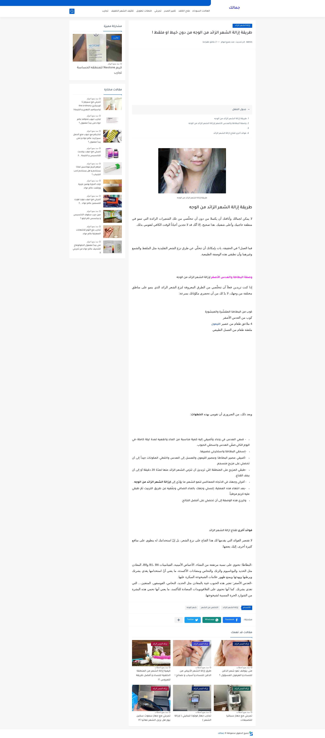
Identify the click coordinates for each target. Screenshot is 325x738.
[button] (232, 620)
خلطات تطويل (144, 11)
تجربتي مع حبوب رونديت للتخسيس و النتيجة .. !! (89, 154)
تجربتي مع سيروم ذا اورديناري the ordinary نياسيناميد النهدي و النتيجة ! (87, 106)
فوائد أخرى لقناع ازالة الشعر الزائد (229, 133)
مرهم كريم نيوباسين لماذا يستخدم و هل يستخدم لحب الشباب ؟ (87, 171)
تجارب (105, 11)
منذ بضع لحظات (243, 667)
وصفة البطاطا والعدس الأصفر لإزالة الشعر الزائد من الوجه (217, 123)
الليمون (216, 324)
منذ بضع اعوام (113, 64)
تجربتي (157, 11)
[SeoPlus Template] (251, 733)
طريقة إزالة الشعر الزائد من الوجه (230, 119)
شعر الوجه (192, 608)
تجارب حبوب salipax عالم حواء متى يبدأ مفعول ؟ (89, 121)
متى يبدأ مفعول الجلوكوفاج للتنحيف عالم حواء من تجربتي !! (87, 249)
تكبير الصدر (170, 11)
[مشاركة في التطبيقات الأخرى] (179, 620)
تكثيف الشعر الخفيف (122, 11)
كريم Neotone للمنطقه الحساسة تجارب (99, 70)
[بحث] (71, 11)
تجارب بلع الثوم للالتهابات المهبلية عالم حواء (88, 232)
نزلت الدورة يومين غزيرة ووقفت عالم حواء (89, 186)
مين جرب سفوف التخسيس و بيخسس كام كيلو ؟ (87, 217)
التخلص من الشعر (209, 608)
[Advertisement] (192, 78)
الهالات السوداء (201, 11)
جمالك (234, 8)
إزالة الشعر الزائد (242, 26)
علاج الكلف (184, 11)
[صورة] (112, 103)
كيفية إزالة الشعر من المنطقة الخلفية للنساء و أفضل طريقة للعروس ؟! (153, 675)
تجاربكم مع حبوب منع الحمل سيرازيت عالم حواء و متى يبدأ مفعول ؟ (87, 139)
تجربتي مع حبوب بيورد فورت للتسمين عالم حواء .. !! (87, 201)
